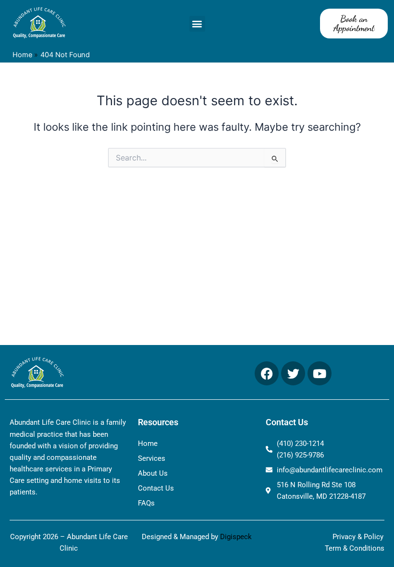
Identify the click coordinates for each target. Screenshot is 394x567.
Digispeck (236, 536)
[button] (197, 24)
